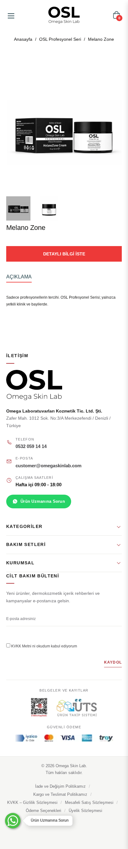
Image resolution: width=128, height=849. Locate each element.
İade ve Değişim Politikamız (60, 786)
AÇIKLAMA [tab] (19, 276)
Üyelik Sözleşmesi (85, 811)
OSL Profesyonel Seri (60, 39)
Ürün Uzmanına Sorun (43, 501)
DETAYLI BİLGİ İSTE (64, 253)
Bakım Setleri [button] (26, 544)
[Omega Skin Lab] (64, 385)
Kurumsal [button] (20, 562)
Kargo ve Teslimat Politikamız (60, 794)
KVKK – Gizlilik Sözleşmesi (32, 802)
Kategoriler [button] (24, 526)
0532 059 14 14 (31, 446)
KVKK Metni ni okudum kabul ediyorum (44, 646)
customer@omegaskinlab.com (48, 465)
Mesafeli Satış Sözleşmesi (89, 802)
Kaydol (113, 662)
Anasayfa (23, 39)
